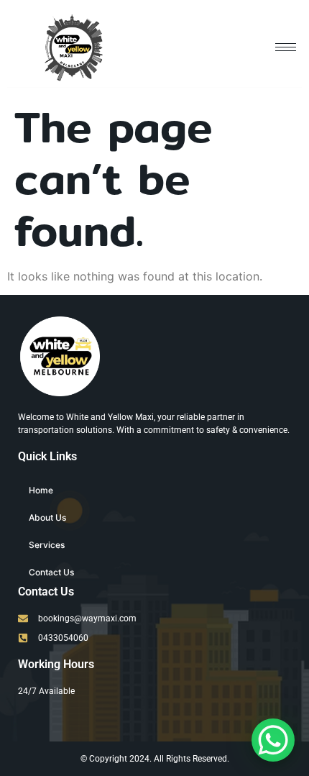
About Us (47, 517)
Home (41, 490)
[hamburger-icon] (285, 47)
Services (47, 544)
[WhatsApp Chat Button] (273, 740)
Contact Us (51, 572)
